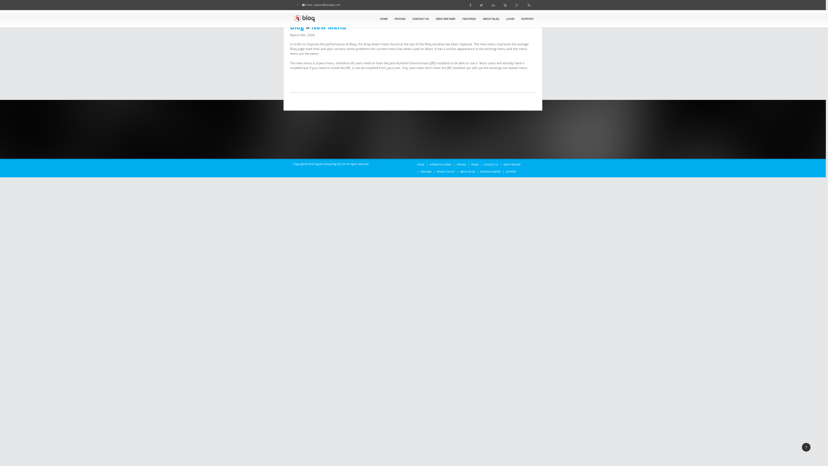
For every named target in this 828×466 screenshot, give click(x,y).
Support (527, 19)
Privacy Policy (446, 171)
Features (469, 19)
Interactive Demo (441, 164)
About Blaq (491, 19)
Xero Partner (445, 19)
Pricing (400, 19)
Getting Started (490, 171)
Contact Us (420, 19)
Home (384, 19)
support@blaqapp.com (326, 5)
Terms (475, 164)
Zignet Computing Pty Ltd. (330, 164)
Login (510, 19)
